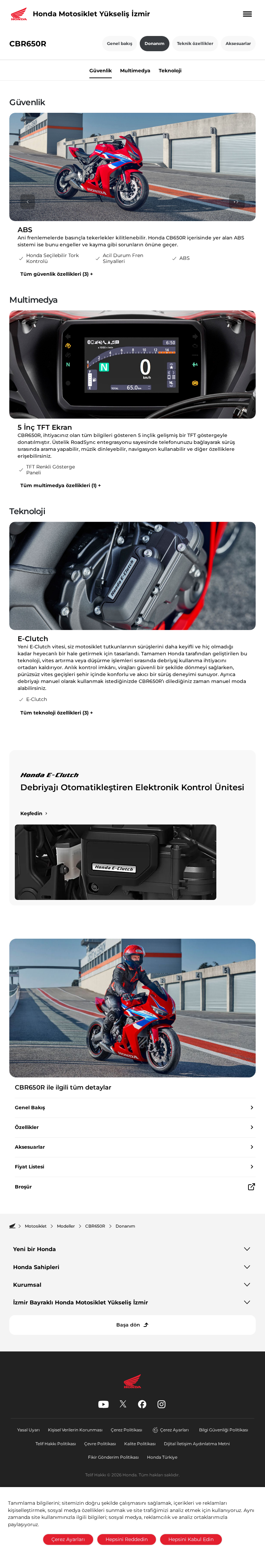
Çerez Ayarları (174, 1429)
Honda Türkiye (162, 1457)
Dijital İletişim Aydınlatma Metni (197, 1443)
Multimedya (135, 70)
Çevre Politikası (100, 1443)
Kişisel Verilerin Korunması (75, 1429)
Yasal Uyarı (28, 1429)
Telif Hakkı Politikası (56, 1443)
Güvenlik (100, 70)
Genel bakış (119, 43)
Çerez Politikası (126, 1429)
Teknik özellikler (195, 43)
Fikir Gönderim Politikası (113, 1457)
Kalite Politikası (140, 1443)
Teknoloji (170, 70)
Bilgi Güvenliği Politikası (223, 1429)
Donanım (155, 43)
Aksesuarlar (238, 43)
